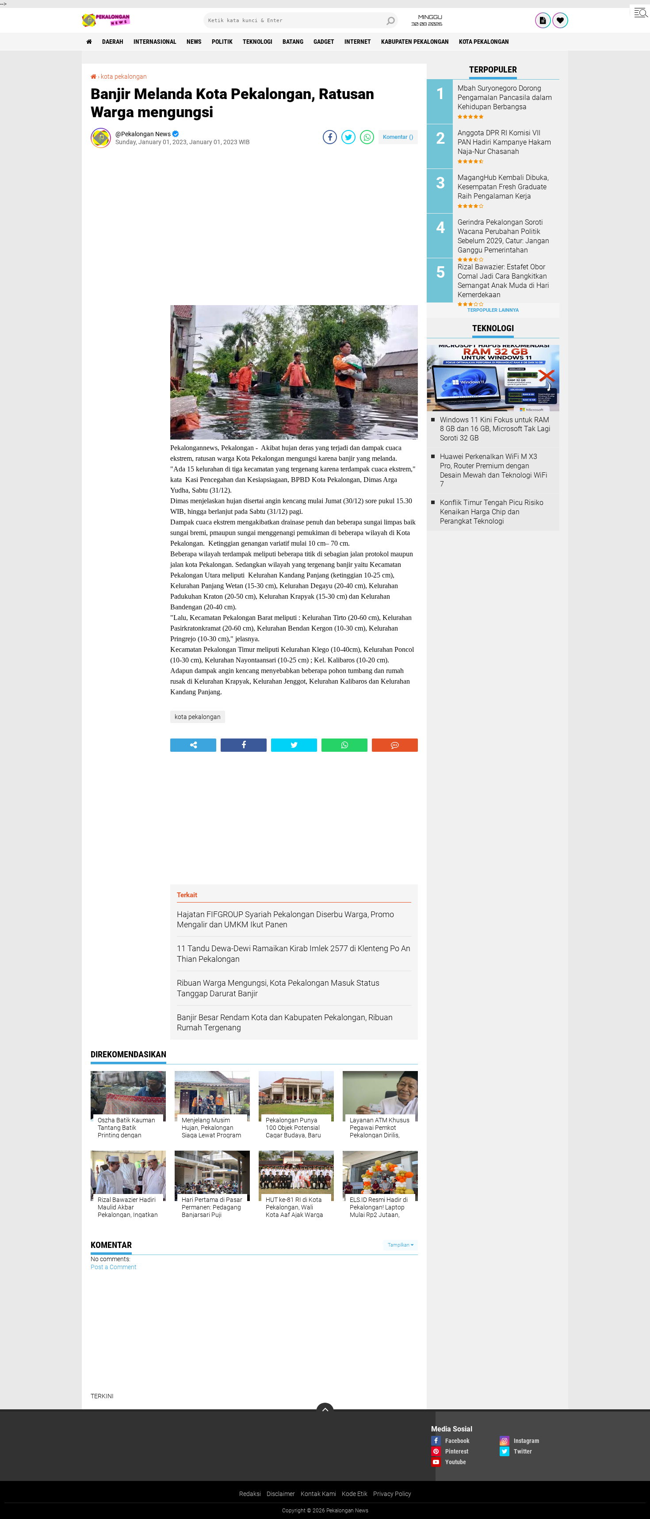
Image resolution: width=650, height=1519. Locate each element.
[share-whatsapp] (367, 137)
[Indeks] (543, 20)
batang (293, 41)
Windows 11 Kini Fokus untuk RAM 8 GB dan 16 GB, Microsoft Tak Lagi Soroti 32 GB (495, 429)
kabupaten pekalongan (415, 41)
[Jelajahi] (640, 12)
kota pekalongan (484, 41)
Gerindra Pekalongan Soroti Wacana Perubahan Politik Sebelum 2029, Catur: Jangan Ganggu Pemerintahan (503, 236)
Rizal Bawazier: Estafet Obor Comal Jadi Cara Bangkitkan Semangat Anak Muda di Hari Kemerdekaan (503, 280)
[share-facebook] (330, 137)
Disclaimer (281, 1493)
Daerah (112, 41)
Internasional (155, 41)
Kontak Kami (318, 1493)
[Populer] (560, 20)
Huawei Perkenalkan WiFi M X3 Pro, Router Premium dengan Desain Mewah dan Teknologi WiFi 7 (493, 470)
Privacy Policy (392, 1493)
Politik (222, 41)
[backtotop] (325, 1411)
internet (357, 41)
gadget (324, 41)
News (194, 41)
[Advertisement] (126, 287)
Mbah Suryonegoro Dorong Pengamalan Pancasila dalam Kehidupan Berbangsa (505, 97)
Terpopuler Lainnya (493, 310)
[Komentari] (395, 745)
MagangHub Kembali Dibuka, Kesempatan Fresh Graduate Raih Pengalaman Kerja (503, 186)
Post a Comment (114, 1266)
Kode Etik (354, 1493)
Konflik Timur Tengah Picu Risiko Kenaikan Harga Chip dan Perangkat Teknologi (491, 511)
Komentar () (398, 137)
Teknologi (257, 41)
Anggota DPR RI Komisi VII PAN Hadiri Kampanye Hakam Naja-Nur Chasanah (504, 142)
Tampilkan (399, 1245)
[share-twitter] (348, 137)
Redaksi (250, 1493)
